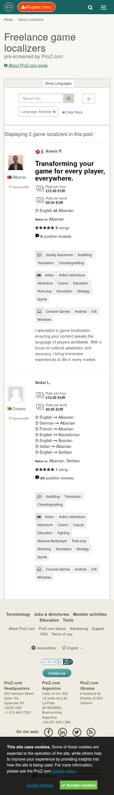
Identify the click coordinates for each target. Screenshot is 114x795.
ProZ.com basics (52, 628)
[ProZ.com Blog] (91, 731)
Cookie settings (39, 785)
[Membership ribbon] (38, 151)
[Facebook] (48, 731)
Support (98, 628)
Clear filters (74, 112)
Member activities (90, 614)
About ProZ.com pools (27, 65)
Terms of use (61, 634)
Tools (68, 620)
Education (49, 620)
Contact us (57, 673)
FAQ (44, 634)
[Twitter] (77, 731)
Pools (8, 19)
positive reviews (55, 236)
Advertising (79, 628)
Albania (19, 177)
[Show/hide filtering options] (88, 99)
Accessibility (46, 647)
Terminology (18, 614)
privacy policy (64, 771)
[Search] (90, 7)
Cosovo (18, 408)
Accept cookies (80, 785)
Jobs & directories (51, 614)
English (72, 647)
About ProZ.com (22, 628)
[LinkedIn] (63, 731)
